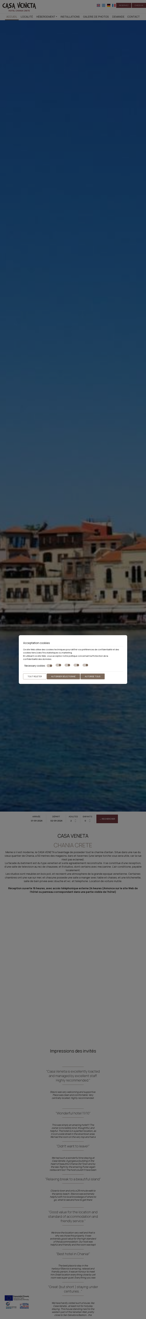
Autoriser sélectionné (63, 676)
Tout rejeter (35, 676)
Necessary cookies (35, 665)
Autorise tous (92, 676)
